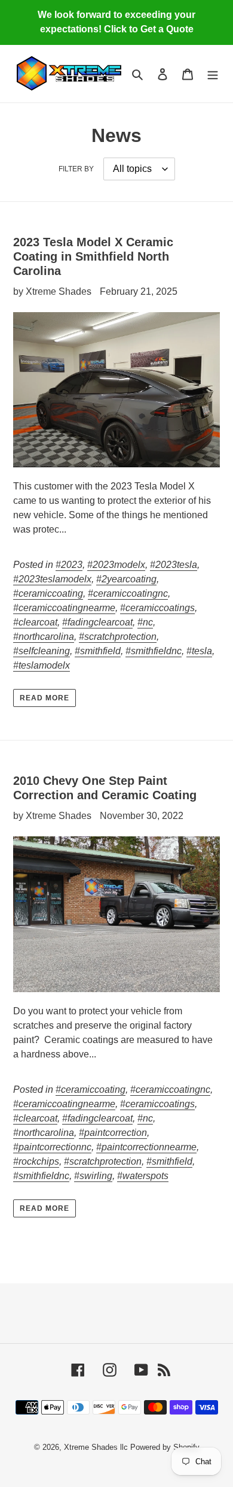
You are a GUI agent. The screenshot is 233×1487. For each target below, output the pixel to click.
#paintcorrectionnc (52, 1147)
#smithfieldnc (153, 651)
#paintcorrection (113, 1133)
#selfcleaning (41, 651)
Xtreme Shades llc (96, 1447)
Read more (44, 698)
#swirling (93, 1176)
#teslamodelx (41, 665)
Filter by (76, 169)
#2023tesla (173, 565)
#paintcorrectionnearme (146, 1147)
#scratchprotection (118, 636)
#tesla (199, 651)
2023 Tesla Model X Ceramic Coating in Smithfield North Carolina (93, 256)
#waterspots (142, 1176)
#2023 (69, 565)
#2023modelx (116, 565)
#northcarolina (43, 636)
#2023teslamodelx (52, 579)
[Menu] (212, 74)
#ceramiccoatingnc (128, 593)
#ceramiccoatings (157, 608)
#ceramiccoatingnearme (64, 608)
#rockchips (36, 1161)
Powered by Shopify (165, 1447)
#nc (145, 622)
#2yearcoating (126, 579)
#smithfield (98, 651)
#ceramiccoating (48, 593)
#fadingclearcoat (97, 622)
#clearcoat (35, 622)
